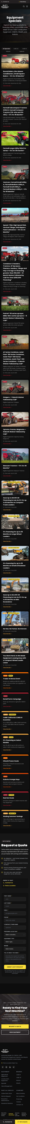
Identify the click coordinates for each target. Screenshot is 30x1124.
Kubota (18, 1080)
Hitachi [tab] (8, 51)
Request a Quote (15, 1026)
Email (6, 910)
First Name (8, 896)
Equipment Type (9, 938)
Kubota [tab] (22, 51)
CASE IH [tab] (24, 49)
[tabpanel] (15, 441)
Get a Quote (23, 1122)
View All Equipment (6, 1086)
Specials (3, 1083)
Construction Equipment (5, 1079)
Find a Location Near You (10, 1063)
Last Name (8, 903)
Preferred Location (11, 931)
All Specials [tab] (6, 49)
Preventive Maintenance (5, 1099)
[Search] (23, 6)
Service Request (6, 1096)
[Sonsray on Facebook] (2, 1067)
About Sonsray (20, 1093)
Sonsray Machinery (11, 1114)
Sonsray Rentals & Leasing (24, 1114)
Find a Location (10, 886)
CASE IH (18, 1075)
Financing (19, 1099)
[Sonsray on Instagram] (6, 1067)
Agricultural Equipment (4, 1075)
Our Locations (20, 1096)
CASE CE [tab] (16, 49)
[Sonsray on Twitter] (13, 1067)
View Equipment (15, 1032)
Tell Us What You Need (11, 952)
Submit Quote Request (15, 967)
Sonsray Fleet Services (17, 1114)
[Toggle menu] (27, 6)
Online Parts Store (6, 1093)
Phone (6, 917)
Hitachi (18, 1083)
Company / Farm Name (11, 924)
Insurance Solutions (7, 1103)
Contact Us (9, 883)
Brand (6, 945)
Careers (18, 1102)
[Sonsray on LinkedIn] (10, 1067)
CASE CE (18, 1077)
